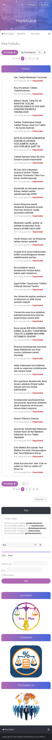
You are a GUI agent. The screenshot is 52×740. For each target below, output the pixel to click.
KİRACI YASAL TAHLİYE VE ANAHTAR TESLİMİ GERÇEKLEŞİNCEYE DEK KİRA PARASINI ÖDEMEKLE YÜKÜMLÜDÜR (29, 106)
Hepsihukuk (37, 81)
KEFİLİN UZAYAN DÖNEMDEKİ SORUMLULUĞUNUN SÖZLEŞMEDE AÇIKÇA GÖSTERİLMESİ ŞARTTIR (29, 142)
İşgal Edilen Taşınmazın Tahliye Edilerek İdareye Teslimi (30, 285)
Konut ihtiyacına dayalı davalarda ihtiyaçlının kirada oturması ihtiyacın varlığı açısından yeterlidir (28, 208)
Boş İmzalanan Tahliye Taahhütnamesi (25, 89)
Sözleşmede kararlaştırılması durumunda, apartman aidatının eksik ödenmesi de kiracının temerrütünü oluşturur (30, 404)
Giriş (3, 555)
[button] (37, 59)
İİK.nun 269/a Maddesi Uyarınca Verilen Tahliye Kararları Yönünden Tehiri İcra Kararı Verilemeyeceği (29, 174)
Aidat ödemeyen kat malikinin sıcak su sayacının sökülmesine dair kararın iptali (30, 368)
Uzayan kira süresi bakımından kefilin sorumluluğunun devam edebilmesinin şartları (30, 254)
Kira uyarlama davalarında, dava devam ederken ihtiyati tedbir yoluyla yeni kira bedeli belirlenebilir (30, 385)
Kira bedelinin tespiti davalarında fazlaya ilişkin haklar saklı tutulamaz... (27, 270)
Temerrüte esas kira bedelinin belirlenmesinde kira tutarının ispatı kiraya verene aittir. (29, 315)
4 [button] (33, 58)
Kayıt (10, 555)
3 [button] (29, 58)
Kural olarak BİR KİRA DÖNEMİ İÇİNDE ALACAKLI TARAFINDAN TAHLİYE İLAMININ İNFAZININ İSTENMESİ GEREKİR (30, 332)
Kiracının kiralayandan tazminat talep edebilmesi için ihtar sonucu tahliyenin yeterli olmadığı (30, 351)
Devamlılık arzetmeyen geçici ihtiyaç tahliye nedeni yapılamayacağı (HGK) (29, 191)
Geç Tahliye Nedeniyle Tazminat (30, 77)
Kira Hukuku (10, 44)
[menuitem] (44, 4)
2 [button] (26, 58)
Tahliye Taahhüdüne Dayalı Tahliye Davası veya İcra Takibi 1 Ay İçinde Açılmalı (29, 125)
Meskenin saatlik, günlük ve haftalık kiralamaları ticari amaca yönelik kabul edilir (28, 225)
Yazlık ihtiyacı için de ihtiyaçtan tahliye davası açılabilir (30, 240)
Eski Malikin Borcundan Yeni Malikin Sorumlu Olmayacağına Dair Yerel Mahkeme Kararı (30, 450)
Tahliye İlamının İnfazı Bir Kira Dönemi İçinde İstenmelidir (29, 158)
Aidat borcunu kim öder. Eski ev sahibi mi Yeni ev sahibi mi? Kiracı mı (30, 466)
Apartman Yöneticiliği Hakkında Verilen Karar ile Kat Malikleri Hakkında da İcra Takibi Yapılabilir (30, 433)
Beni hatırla (9, 575)
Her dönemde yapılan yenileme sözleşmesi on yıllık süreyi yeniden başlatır (30, 299)
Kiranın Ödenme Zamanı (26, 418)
